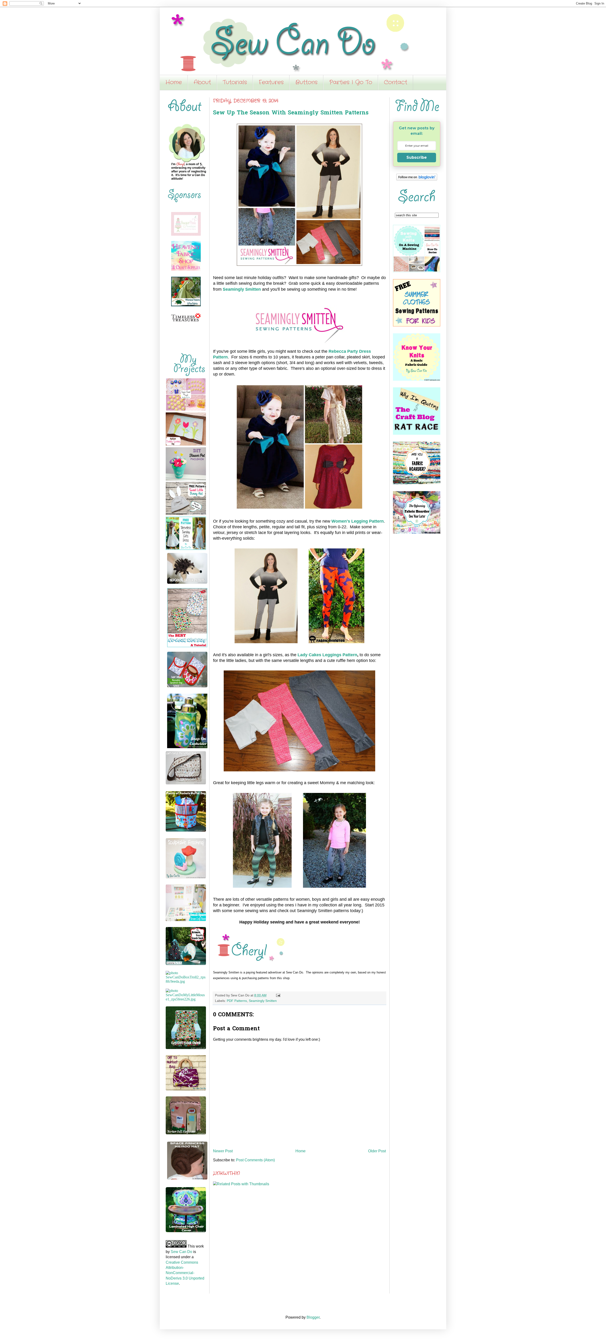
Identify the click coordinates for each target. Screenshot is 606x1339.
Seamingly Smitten (242, 289)
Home (173, 82)
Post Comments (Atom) (255, 1160)
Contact (395, 82)
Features (271, 82)
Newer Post (223, 1151)
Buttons (306, 82)
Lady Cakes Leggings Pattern (327, 654)
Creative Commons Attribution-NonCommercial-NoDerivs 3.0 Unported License (185, 1273)
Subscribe (416, 157)
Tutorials (235, 82)
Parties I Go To (350, 82)
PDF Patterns (237, 1001)
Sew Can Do (181, 1252)
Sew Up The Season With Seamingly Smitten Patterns (291, 113)
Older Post (377, 1151)
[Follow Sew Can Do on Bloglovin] (416, 179)
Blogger (313, 1317)
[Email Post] (277, 995)
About (202, 82)
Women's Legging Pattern (357, 521)
